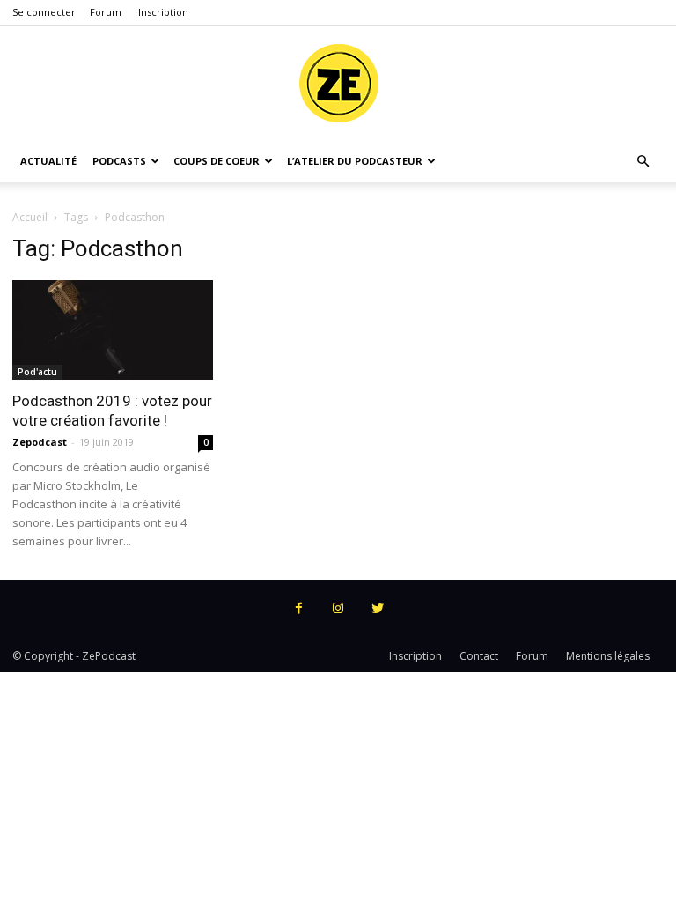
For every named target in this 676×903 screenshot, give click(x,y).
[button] (642, 161)
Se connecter (44, 12)
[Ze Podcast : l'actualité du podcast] (338, 83)
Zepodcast (39, 441)
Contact (478, 655)
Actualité (48, 160)
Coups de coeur (216, 160)
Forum (105, 12)
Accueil (30, 217)
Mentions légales (608, 655)
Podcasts (119, 160)
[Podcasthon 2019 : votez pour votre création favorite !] (112, 330)
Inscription (163, 12)
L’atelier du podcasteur (354, 160)
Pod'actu (37, 372)
